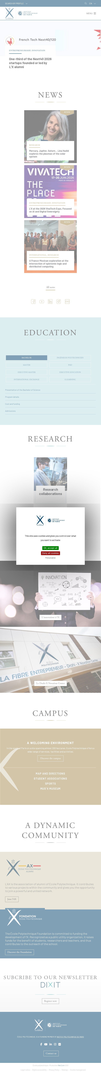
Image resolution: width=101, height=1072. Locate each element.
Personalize (50, 558)
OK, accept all (50, 548)
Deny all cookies (50, 553)
